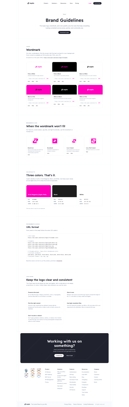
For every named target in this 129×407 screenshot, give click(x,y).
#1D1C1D (60, 199)
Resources (63, 3)
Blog (83, 377)
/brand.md (59, 260)
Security (72, 387)
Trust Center (85, 392)
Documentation (85, 372)
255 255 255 (87, 201)
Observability (73, 384)
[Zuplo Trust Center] (27, 370)
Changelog (84, 379)
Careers (96, 377)
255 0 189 (35, 201)
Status (83, 394)
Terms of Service (77, 404)
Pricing (77, 3)
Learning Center (98, 379)
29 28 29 (60, 201)
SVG (29, 81)
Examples (84, 382)
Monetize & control (62, 383)
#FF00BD (34, 199)
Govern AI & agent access (61, 376)
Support (84, 389)
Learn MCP (84, 374)
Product (46, 3)
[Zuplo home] (30, 3)
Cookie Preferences (88, 404)
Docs (71, 3)
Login (90, 3)
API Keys (72, 374)
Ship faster (60, 386)
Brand (95, 382)
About (95, 372)
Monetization (73, 382)
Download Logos (64, 32)
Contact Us (59, 355)
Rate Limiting (73, 377)
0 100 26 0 (35, 203)
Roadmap (84, 387)
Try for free (97, 3)
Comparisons (85, 384)
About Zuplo (70, 355)
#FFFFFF (86, 199)
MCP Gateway (48, 374)
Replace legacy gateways (61, 380)
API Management (49, 379)
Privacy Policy (67, 404)
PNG (33, 81)
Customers (96, 374)
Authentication (73, 372)
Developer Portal (74, 379)
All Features (72, 389)
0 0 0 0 (86, 203)
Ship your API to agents (61, 372)
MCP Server (48, 377)
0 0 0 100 (61, 203)
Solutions (54, 3)
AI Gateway (48, 372)
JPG (37, 81)
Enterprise (59, 388)
